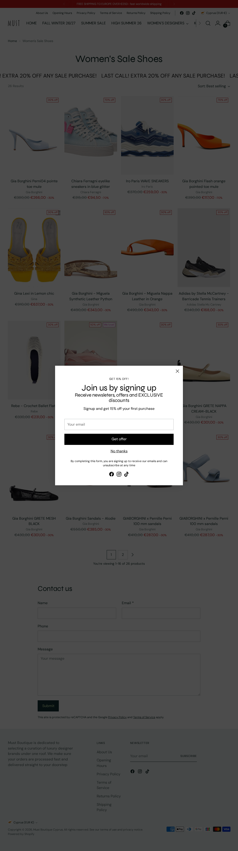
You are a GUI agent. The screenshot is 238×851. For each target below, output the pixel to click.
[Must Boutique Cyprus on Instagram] (119, 475)
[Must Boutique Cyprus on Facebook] (111, 475)
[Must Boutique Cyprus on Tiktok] (126, 475)
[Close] (177, 371)
